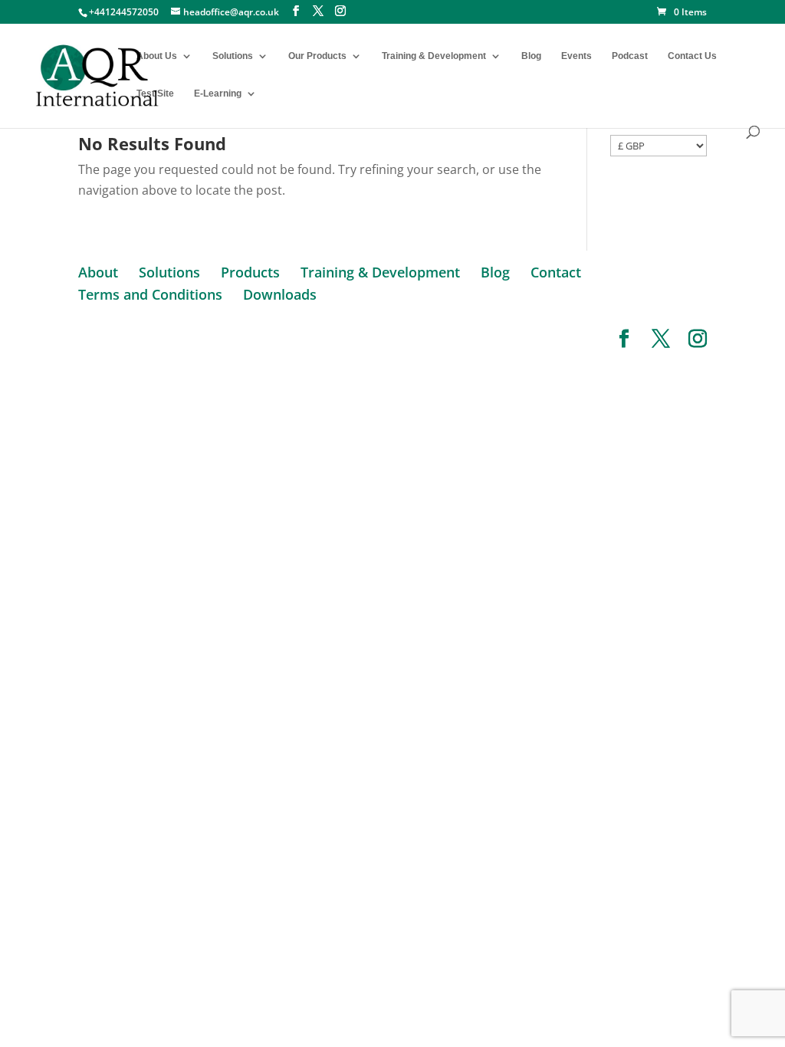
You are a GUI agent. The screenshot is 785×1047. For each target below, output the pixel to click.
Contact (555, 272)
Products (250, 272)
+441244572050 (124, 11)
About (98, 272)
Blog (531, 56)
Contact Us (692, 56)
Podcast (630, 56)
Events (576, 56)
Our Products (317, 56)
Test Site (155, 93)
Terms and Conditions (150, 294)
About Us (156, 56)
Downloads (280, 294)
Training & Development (434, 56)
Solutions (232, 56)
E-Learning (217, 93)
